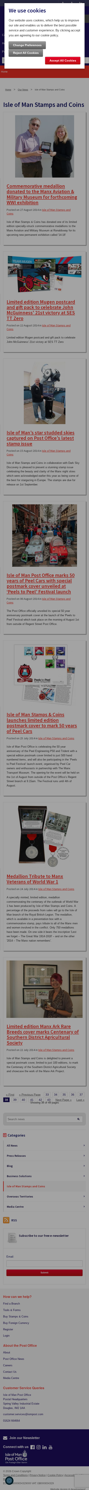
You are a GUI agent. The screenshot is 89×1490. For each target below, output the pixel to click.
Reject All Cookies (26, 52)
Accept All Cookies (62, 60)
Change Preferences (27, 45)
